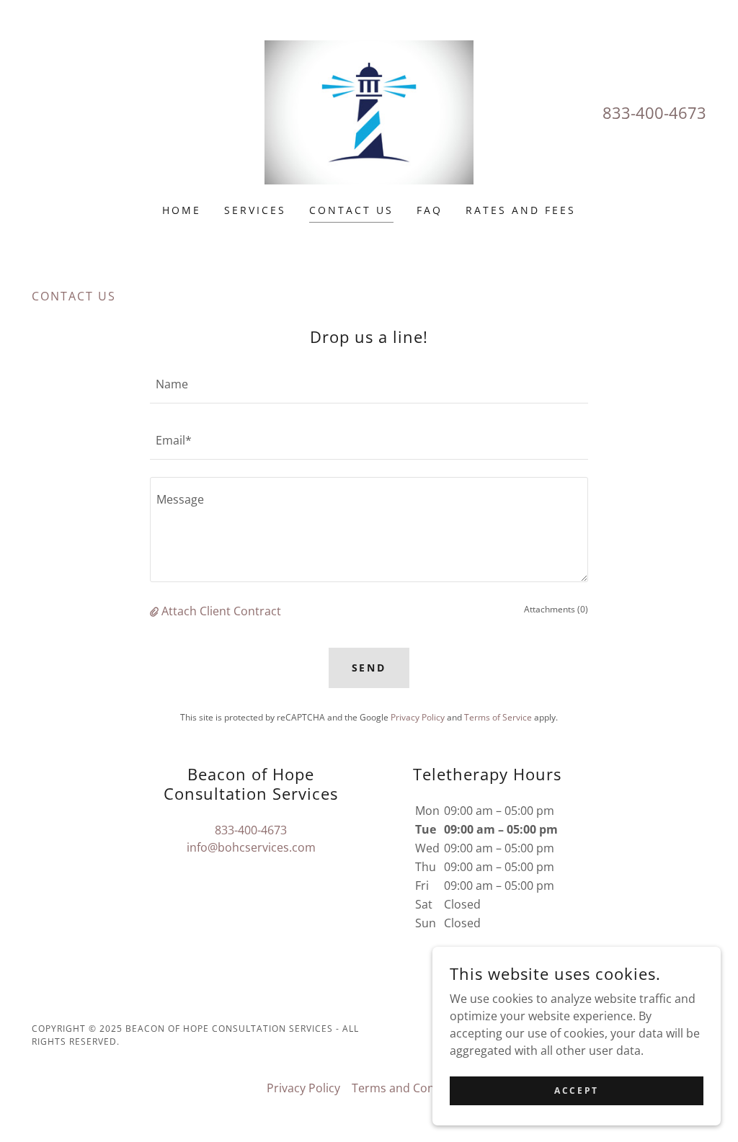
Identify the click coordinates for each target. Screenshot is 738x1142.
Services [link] (255, 210)
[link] (369, 111)
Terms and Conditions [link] (412, 1088)
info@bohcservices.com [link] (251, 847)
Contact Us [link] (351, 210)
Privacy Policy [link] (418, 717)
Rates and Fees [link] (521, 210)
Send (369, 667)
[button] (155, 611)
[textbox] (369, 384)
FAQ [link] (430, 210)
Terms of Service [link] (498, 717)
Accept (576, 1090)
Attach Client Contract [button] (221, 611)
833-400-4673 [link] (654, 112)
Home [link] (181, 210)
